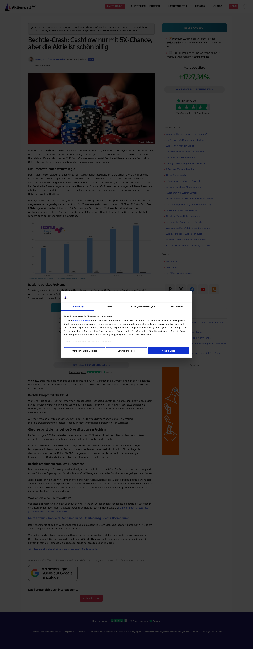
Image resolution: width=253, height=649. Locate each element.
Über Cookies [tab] (176, 306)
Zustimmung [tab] (77, 306)
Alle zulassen (168, 351)
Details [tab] (110, 306)
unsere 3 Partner (81, 320)
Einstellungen (125, 351)
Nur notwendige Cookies (84, 351)
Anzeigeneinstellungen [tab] (143, 306)
